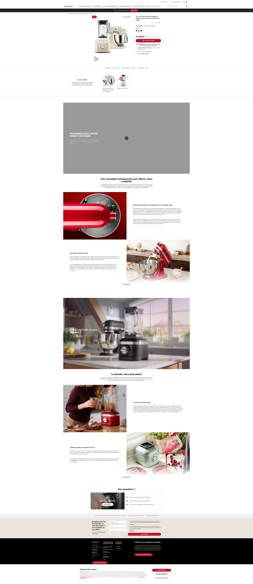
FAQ (93, 556)
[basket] (186, 2)
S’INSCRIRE (145, 534)
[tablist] (146, 26)
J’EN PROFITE (134, 10)
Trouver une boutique (100, 562)
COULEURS (135, 6)
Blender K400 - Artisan (143, 68)
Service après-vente (165, 2)
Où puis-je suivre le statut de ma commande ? (139, 501)
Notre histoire (118, 548)
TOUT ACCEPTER (162, 570)
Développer (132, 524)
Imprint (104, 554)
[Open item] (103, 86)
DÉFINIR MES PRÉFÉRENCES (161, 578)
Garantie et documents (94, 552)
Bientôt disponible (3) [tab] (150, 26)
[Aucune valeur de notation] (155, 23)
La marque (117, 546)
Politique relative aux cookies (86, 577)
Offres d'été (157, 6)
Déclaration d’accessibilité (106, 557)
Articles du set (116, 68)
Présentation (108, 68)
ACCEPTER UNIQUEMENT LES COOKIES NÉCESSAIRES (161, 574)
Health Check (95, 545)
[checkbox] (128, 521)
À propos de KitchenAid (175, 2)
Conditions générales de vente (108, 547)
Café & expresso (97, 6)
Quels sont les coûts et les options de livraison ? (140, 497)
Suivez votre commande (95, 549)
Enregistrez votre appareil (144, 554)
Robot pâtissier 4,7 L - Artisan (129, 68)
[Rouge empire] (139, 31)
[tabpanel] (148, 29)
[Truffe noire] (136, 31)
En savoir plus (126, 284)
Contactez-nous (95, 554)
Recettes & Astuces (146, 6)
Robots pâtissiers (85, 6)
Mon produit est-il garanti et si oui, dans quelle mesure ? (142, 504)
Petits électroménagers (110, 6)
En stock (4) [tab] (139, 26)
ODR (104, 559)
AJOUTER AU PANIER (149, 40)
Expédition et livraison (108, 549)
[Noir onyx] (141, 31)
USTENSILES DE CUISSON (125, 6)
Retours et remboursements (107, 552)
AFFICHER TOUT (107, 504)
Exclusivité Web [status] (126, 17)
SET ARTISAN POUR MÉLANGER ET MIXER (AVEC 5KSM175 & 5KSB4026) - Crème (148, 18)
